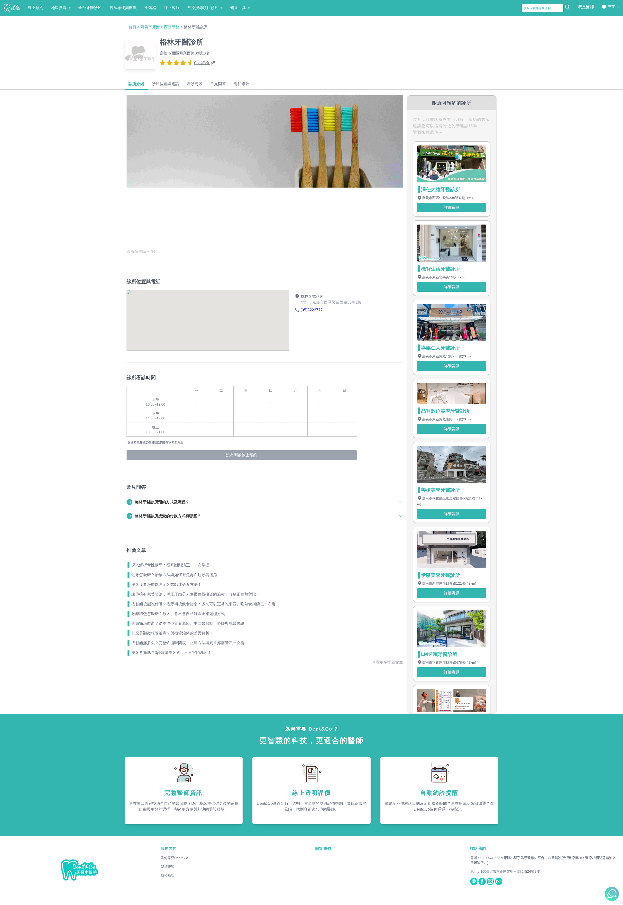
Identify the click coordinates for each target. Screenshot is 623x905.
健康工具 (238, 8)
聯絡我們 (478, 848)
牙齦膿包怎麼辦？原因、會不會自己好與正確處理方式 (178, 614)
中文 (611, 6)
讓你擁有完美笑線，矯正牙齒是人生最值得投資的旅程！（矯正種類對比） (195, 594)
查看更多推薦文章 (387, 662)
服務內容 (168, 848)
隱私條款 (167, 875)
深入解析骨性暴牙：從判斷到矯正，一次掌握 (170, 565)
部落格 (150, 8)
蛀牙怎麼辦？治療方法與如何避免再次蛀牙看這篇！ (176, 575)
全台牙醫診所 (90, 8)
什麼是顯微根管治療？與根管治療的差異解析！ (172, 633)
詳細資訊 (451, 207)
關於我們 (323, 848)
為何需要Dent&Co (174, 858)
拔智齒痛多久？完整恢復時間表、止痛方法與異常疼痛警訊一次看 (187, 643)
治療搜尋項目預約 (203, 8)
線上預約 (35, 8)
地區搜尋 (59, 8)
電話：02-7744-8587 (486, 858)
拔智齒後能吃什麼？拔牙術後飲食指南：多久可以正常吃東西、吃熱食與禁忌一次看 (203, 604)
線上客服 (172, 8)
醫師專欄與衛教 (123, 8)
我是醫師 (586, 7)
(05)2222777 (312, 310)
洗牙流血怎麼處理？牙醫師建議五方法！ (166, 584)
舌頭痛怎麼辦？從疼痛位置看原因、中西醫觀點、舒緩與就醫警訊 (187, 623)
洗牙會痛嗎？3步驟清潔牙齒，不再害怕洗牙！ (171, 653)
